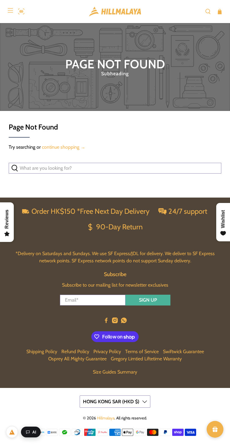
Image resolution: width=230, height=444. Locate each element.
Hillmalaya (105, 418)
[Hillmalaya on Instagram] (115, 321)
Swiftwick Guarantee (183, 351)
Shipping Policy (41, 351)
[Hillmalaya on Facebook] (106, 321)
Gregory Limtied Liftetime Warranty (146, 359)
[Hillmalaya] (115, 11)
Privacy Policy (107, 351)
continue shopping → (63, 147)
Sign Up (148, 300)
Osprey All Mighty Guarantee (77, 359)
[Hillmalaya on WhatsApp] (124, 321)
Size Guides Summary (115, 372)
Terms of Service (142, 351)
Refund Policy (75, 351)
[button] (20, 11)
